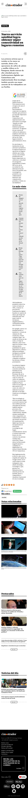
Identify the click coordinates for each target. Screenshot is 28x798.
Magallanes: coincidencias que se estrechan (13, 645)
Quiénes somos (5, 742)
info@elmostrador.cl (13, 740)
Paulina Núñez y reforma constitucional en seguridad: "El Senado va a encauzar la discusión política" (12, 629)
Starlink (4, 497)
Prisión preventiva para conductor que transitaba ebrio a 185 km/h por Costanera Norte (13, 690)
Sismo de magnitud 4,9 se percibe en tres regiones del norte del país (21, 205)
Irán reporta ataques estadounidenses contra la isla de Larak (13, 697)
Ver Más (13, 649)
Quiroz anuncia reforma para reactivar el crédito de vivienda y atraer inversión (12, 611)
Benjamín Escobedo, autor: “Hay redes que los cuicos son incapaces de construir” (21, 258)
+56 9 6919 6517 (5, 740)
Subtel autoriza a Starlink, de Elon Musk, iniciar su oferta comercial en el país (13, 518)
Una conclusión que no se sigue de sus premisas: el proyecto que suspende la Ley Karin (21, 284)
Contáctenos (4, 754)
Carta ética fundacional (7, 744)
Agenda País (5, 53)
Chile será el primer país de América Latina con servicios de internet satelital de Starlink (13, 568)
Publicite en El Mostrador (7, 750)
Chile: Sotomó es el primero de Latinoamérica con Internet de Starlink (12, 534)
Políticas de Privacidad (6, 748)
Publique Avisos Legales (7, 752)
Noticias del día (9, 672)
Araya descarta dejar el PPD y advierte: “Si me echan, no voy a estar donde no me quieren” (14, 641)
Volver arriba (4, 777)
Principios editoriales (6, 746)
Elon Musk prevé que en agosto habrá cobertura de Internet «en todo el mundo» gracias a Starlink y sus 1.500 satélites (13, 551)
